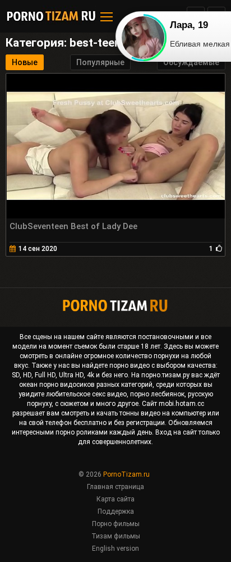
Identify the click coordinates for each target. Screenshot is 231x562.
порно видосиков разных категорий (96, 385)
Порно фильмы (116, 524)
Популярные (100, 62)
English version (115, 548)
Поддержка (116, 511)
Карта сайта (115, 499)
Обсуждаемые (191, 62)
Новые (25, 62)
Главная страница (115, 487)
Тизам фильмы (115, 536)
